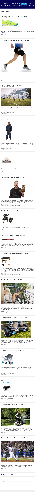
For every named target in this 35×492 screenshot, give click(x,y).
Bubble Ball (12, 112)
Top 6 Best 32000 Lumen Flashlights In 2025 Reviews (14, 379)
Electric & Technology (7, 3)
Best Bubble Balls (8, 112)
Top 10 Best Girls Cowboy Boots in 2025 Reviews (13, 279)
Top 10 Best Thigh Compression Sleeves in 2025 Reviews (15, 40)
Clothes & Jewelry (31, 5)
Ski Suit (10, 148)
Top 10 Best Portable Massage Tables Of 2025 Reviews (14, 253)
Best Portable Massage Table (6, 274)
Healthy (14, 5)
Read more (3, 32)
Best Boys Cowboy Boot (5, 205)
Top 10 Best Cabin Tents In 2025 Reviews (11, 154)
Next (12, 474)
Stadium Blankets (14, 373)
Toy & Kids (18, 3)
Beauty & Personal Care (4, 5)
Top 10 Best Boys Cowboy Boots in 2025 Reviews (13, 177)
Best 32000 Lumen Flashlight (12, 399)
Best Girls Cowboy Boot (5, 312)
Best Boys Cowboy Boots (11, 205)
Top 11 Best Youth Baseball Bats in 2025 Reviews (13, 235)
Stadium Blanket (10, 373)
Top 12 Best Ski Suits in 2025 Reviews (10, 118)
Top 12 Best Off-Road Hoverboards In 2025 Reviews (14, 317)
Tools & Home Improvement (21, 5)
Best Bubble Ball (4, 112)
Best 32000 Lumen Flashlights (20, 399)
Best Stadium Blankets (5, 373)
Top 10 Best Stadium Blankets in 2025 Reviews (12, 350)
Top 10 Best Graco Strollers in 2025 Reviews (12, 210)
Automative (29, 3)
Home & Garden (14, 3)
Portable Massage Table (21, 274)
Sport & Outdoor (23, 3)
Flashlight (25, 399)
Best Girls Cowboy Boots (11, 312)
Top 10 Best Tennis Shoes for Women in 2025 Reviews (14, 16)
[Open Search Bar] (17, 8)
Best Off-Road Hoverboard (5, 345)
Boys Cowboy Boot (17, 205)
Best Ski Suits (7, 148)
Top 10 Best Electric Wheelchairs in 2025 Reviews (13, 404)
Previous (3, 474)
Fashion (10, 5)
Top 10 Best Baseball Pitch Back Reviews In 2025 (13, 438)
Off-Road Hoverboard (25, 345)
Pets (26, 5)
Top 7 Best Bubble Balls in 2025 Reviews (11, 85)
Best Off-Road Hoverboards (12, 345)
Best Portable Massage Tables (13, 274)
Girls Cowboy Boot (17, 312)
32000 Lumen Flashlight (5, 399)
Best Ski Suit (3, 148)
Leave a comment (4, 80)
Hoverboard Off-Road (19, 345)
